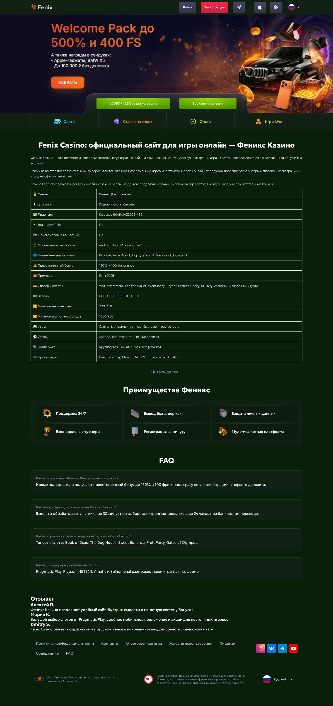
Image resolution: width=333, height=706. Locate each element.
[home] (42, 7)
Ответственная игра (144, 643)
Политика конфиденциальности (65, 643)
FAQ (69, 653)
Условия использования (190, 643)
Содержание (47, 653)
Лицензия (228, 643)
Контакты (110, 643)
